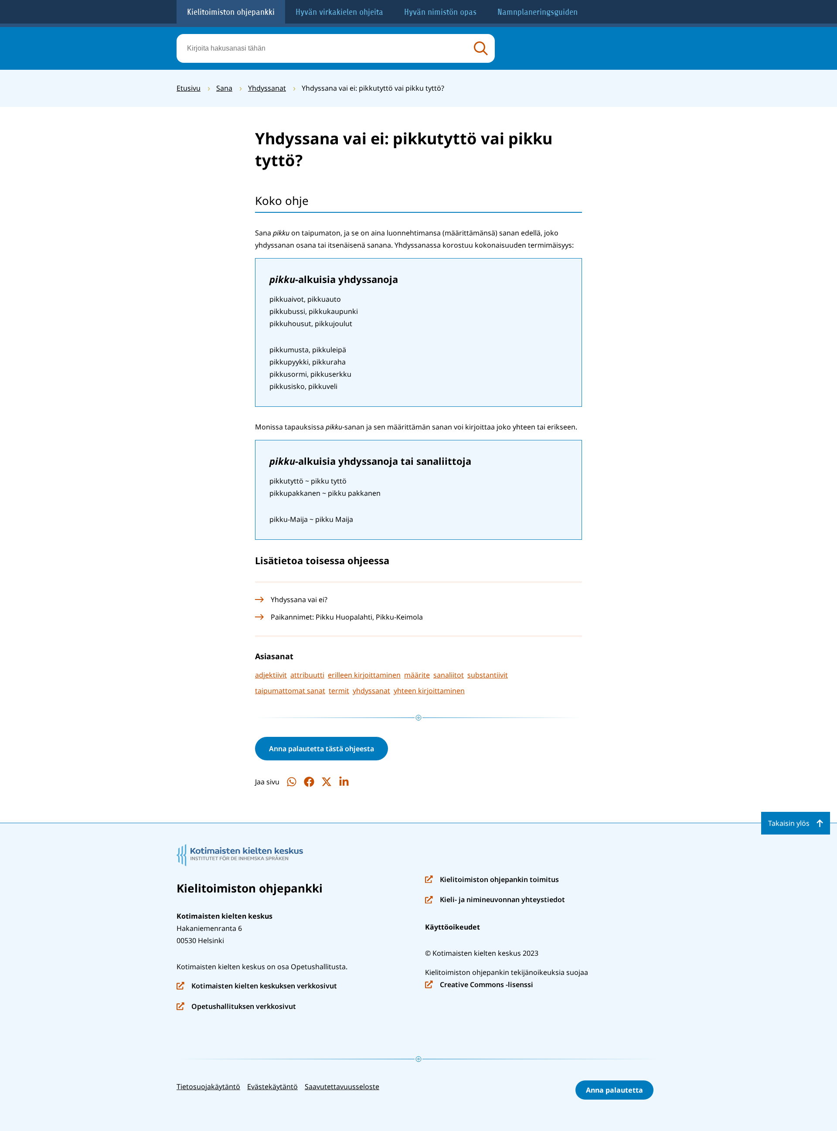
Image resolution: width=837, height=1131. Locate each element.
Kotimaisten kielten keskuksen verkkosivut (257, 986)
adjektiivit (271, 675)
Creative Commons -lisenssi (479, 985)
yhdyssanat (371, 690)
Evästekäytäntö (272, 1086)
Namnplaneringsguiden (537, 12)
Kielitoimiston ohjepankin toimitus (492, 880)
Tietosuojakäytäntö (208, 1086)
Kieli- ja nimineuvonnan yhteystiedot (495, 900)
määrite (417, 675)
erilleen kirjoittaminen (364, 675)
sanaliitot (448, 675)
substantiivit (487, 675)
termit (339, 690)
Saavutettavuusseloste (342, 1086)
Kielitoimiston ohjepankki (231, 12)
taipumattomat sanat (290, 690)
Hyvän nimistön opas (440, 12)
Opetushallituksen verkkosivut (236, 1007)
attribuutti (307, 675)
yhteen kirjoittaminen (429, 690)
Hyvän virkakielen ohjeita (339, 12)
